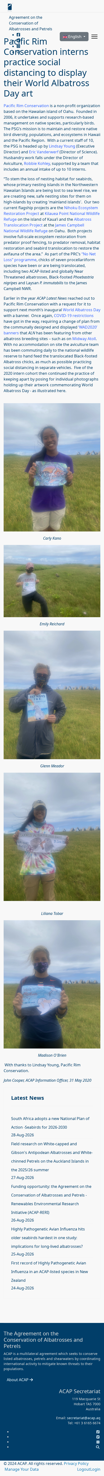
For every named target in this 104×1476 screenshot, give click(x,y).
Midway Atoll (84, 338)
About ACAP (18, 1379)
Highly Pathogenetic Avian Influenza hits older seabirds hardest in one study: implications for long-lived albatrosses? (48, 1237)
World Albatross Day (81, 309)
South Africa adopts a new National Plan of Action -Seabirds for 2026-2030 (50, 1123)
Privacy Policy (76, 1463)
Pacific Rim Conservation (26, 105)
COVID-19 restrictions (74, 315)
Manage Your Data (22, 1469)
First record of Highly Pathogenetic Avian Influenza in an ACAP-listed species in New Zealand (49, 1271)
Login (95, 1469)
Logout (83, 1469)
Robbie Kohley (37, 163)
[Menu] (94, 36)
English (74, 36)
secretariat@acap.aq (83, 1418)
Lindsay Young (62, 146)
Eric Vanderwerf (44, 152)
